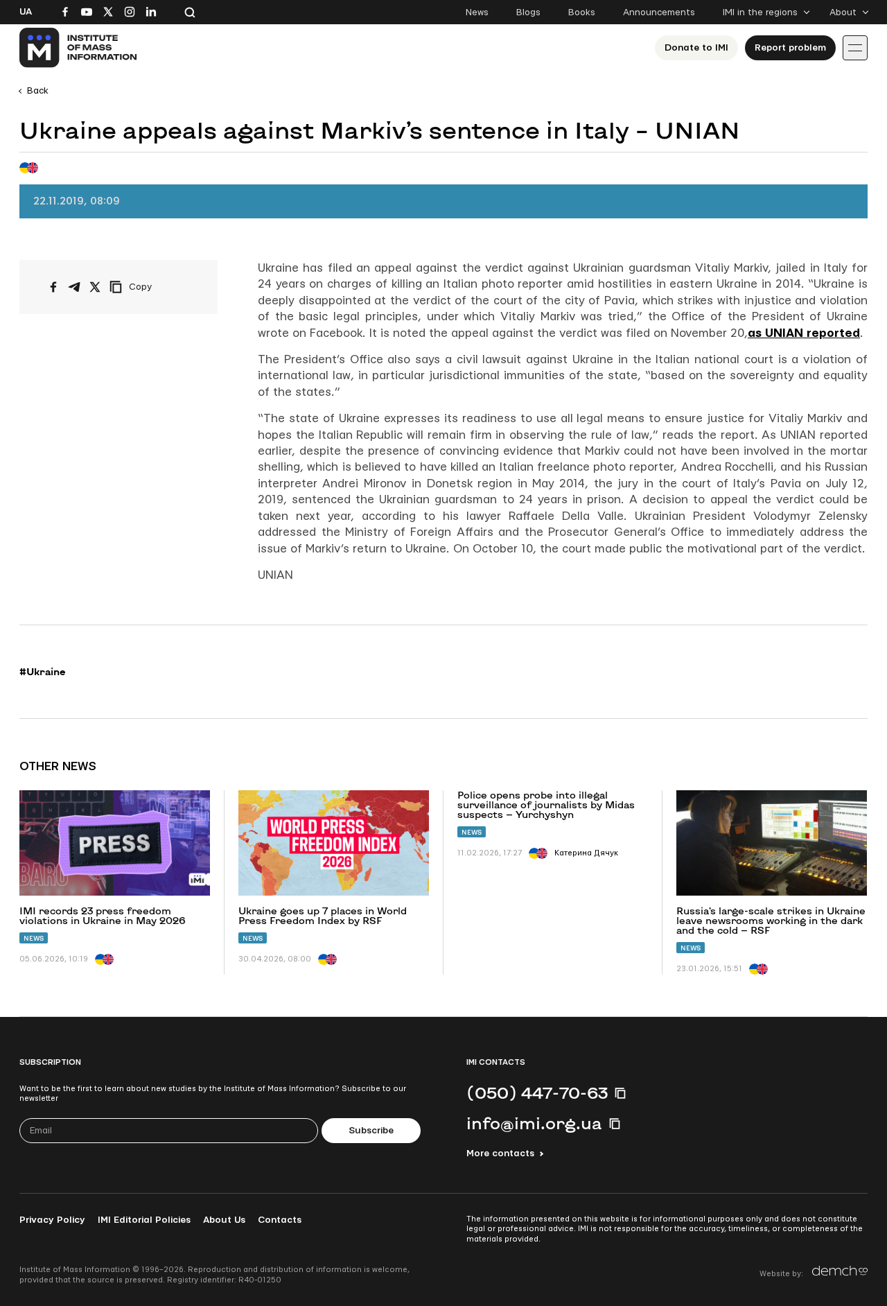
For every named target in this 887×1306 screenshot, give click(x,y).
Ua (25, 12)
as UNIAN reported (804, 333)
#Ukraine (42, 672)
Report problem (790, 48)
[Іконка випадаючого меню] (855, 47)
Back (38, 91)
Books (581, 12)
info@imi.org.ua (534, 1123)
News (477, 12)
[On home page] (78, 48)
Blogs (528, 12)
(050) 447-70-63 (537, 1092)
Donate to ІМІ (696, 48)
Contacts (279, 1220)
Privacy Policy (52, 1220)
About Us (224, 1220)
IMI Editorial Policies (144, 1220)
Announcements (659, 12)
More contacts (500, 1153)
